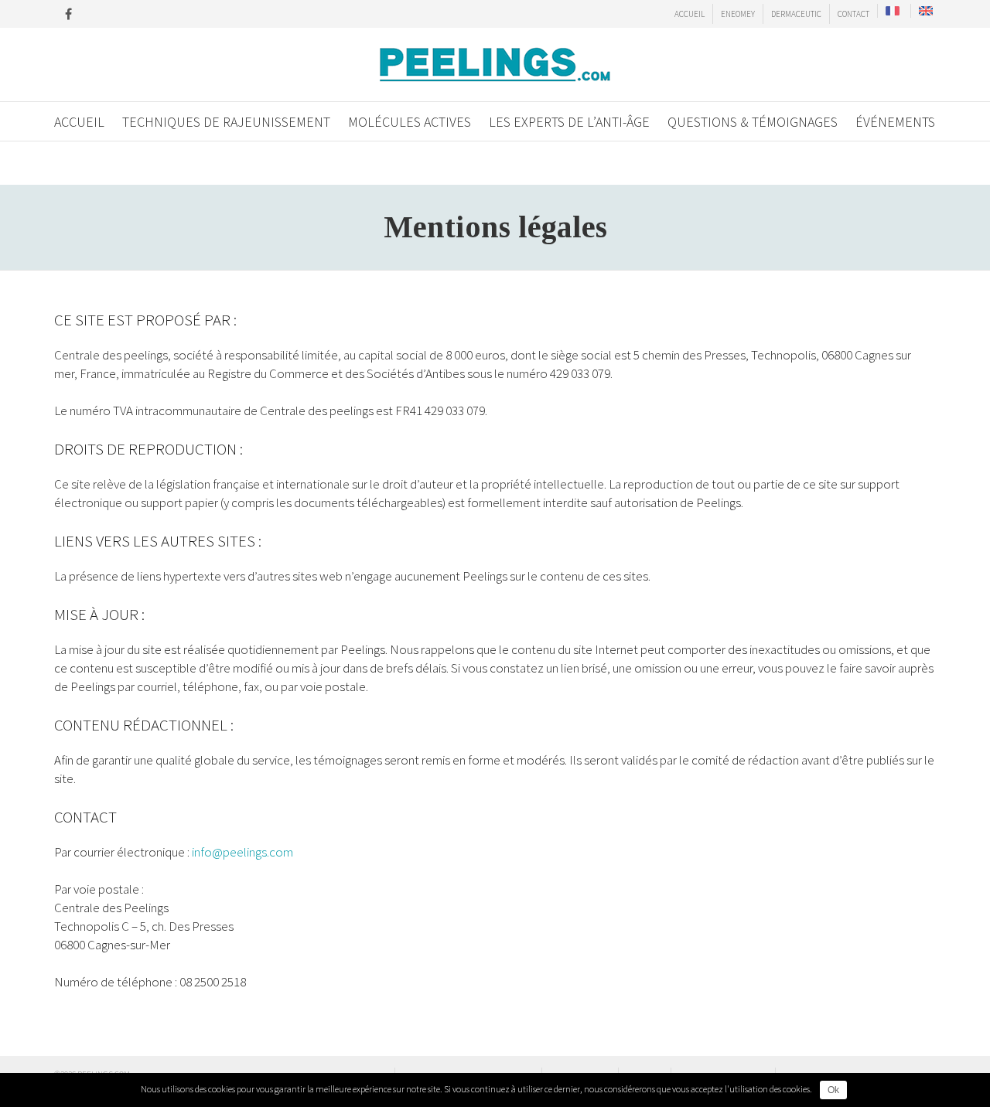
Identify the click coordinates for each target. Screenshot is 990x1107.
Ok (833, 1090)
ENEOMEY (738, 14)
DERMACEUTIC (796, 14)
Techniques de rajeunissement (226, 122)
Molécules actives (409, 122)
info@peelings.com (242, 851)
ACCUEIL (689, 14)
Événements (895, 122)
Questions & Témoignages (752, 122)
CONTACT (853, 14)
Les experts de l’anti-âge (569, 122)
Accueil (79, 122)
